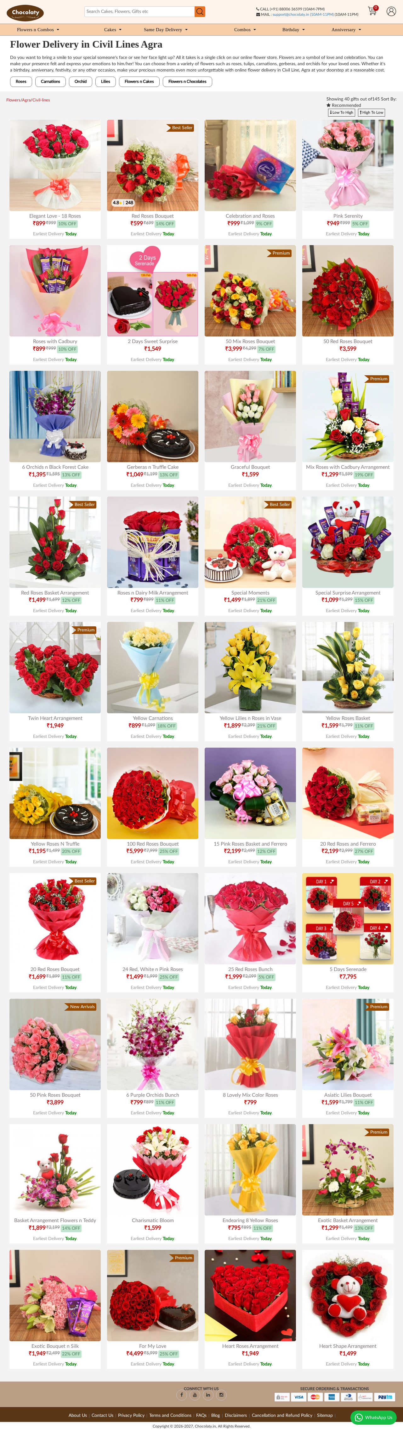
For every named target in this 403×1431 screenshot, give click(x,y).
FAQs (201, 1415)
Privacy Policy (131, 1415)
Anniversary (344, 29)
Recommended (346, 105)
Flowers (13, 100)
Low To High (342, 112)
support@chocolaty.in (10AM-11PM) (303, 14)
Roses (21, 82)
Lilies (105, 82)
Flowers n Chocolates (187, 82)
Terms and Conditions (170, 1415)
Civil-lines (41, 100)
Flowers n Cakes (139, 82)
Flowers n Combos (35, 29)
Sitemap (325, 1415)
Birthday (290, 29)
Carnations (50, 82)
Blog (216, 1415)
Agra (26, 100)
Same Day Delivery (163, 29)
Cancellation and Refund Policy (282, 1415)
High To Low (372, 112)
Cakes (110, 29)
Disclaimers (236, 1415)
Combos (242, 29)
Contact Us (102, 1415)
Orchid (81, 82)
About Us (78, 1415)
